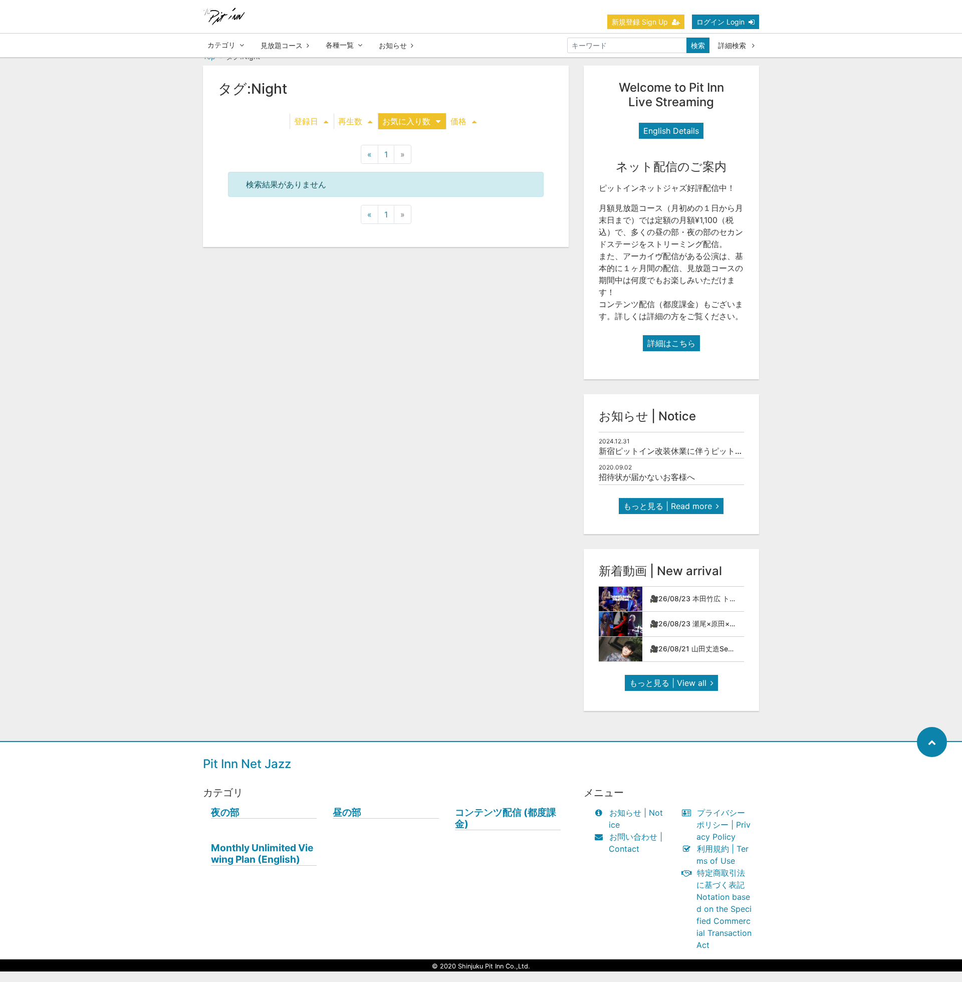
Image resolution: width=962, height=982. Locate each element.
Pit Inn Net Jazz (247, 764)
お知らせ (393, 45)
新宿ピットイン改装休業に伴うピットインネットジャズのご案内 (715, 451)
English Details (671, 131)
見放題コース (282, 45)
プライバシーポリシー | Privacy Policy (723, 825)
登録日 (306, 121)
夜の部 (225, 812)
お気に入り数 (406, 121)
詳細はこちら (671, 343)
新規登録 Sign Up (640, 22)
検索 (698, 45)
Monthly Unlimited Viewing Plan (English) (262, 853)
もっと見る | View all (667, 683)
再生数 (350, 121)
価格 (458, 121)
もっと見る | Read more (667, 506)
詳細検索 (733, 45)
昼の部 (347, 812)
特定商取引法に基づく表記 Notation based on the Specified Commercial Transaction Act (724, 909)
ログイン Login (720, 22)
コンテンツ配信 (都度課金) (505, 818)
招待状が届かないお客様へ (647, 477)
